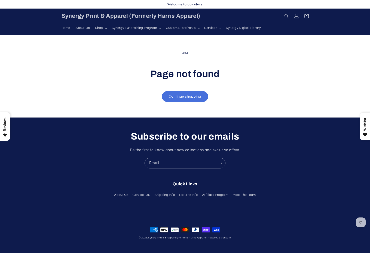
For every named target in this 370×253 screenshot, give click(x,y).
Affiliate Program (215, 194)
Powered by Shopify (219, 238)
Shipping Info (165, 194)
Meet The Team (244, 194)
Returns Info (188, 194)
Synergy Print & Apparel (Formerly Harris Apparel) (178, 238)
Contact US (141, 194)
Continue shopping (185, 96)
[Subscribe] (220, 163)
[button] (100, 28)
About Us (121, 194)
